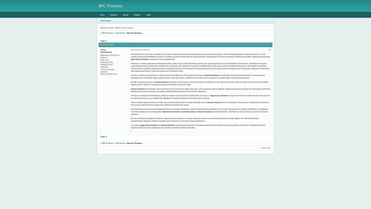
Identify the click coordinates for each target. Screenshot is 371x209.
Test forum (120, 33)
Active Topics (106, 20)
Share (133, 50)
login (123, 28)
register (130, 28)
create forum (266, 148)
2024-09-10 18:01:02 (142, 50)
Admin (103, 50)
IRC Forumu (107, 33)
